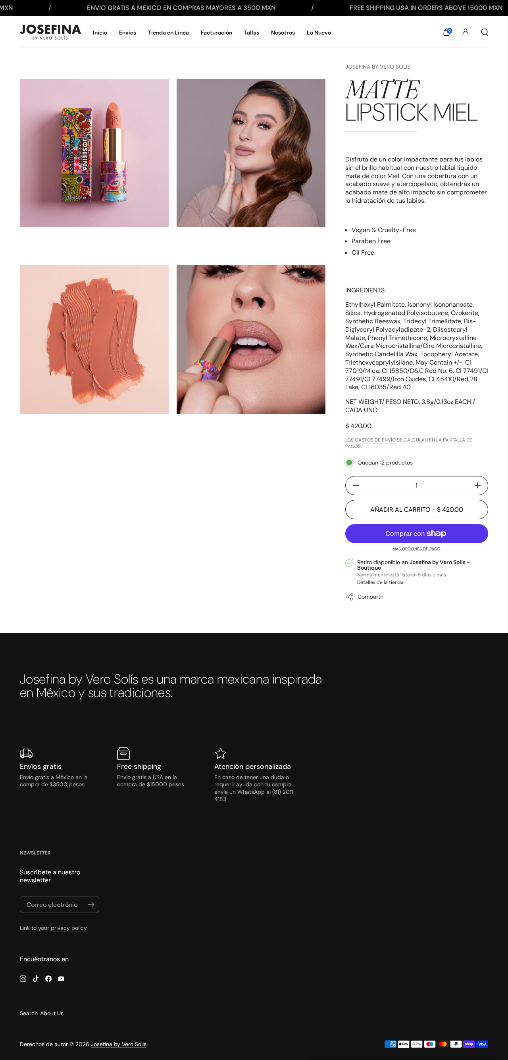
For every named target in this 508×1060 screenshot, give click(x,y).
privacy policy (69, 927)
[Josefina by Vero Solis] (50, 32)
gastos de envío (375, 440)
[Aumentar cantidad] (481, 485)
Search (29, 1013)
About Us (52, 1013)
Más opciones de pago (417, 548)
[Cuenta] (465, 32)
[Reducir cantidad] (353, 485)
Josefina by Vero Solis (377, 66)
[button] (446, 32)
